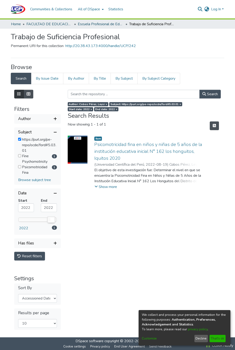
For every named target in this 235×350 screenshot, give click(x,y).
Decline (201, 338)
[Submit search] (200, 9)
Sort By (25, 288)
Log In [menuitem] (216, 9)
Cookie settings (74, 346)
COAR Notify (222, 345)
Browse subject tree (34, 179)
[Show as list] (19, 94)
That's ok (217, 338)
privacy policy (197, 329)
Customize (149, 338)
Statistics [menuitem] (115, 9)
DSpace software (90, 341)
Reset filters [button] (31, 256)
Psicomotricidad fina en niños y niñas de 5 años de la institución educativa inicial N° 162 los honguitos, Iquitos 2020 (148, 151)
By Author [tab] (76, 78)
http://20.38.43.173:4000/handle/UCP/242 (100, 45)
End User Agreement (129, 346)
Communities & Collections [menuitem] (51, 9)
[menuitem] (90, 9)
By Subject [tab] (124, 78)
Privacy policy (100, 346)
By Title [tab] (100, 78)
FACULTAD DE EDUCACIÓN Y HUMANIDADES (49, 24)
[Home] (18, 9)
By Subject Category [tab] (158, 78)
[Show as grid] (28, 94)
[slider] (51, 219)
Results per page (33, 313)
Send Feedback (160, 346)
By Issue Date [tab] (47, 78)
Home (16, 24)
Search (212, 94)
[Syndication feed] (214, 125)
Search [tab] (21, 78)
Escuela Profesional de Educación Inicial (101, 24)
